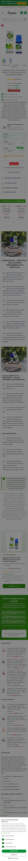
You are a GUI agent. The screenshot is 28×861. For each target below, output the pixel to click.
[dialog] (14, 839)
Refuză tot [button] (14, 854)
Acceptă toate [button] (14, 851)
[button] (13, 858)
